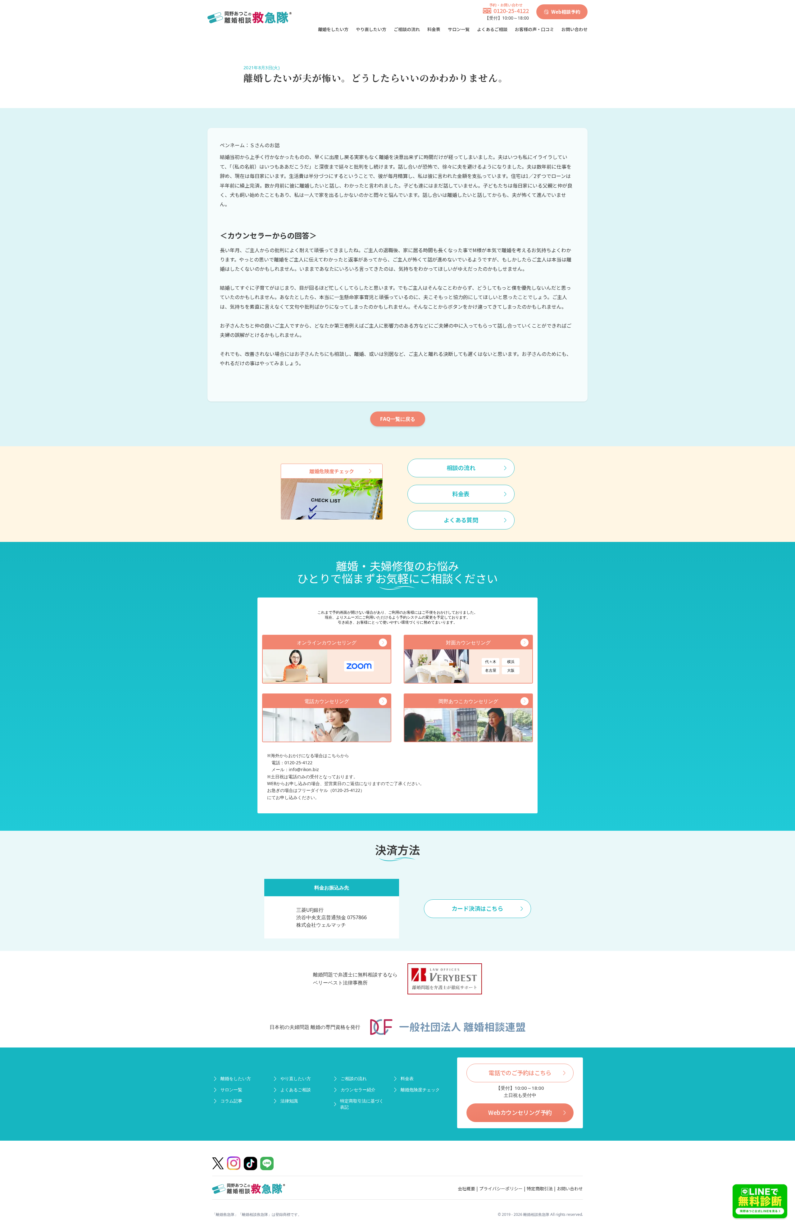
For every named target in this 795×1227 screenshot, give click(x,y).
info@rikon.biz (304, 769)
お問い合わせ (574, 29)
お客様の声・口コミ (534, 29)
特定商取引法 (540, 1188)
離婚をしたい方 (333, 29)
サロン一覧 (459, 29)
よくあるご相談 (492, 29)
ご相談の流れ (407, 29)
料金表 (433, 29)
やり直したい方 (371, 29)
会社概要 (466, 1188)
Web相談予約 (565, 11)
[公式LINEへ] (760, 1202)
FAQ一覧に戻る (397, 419)
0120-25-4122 (511, 11)
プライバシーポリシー (501, 1188)
